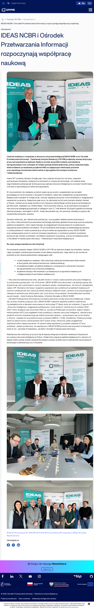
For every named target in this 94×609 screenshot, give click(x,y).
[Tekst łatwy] (81, 3)
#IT (27, 532)
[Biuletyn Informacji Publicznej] (77, 576)
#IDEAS (10, 532)
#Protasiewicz (65, 532)
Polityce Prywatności (71, 607)
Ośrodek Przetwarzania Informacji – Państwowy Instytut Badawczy (8, 10)
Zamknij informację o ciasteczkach (89, 604)
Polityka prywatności (9, 598)
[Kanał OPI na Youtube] (30, 576)
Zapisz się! (47, 569)
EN (90, 3)
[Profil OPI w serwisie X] (21, 576)
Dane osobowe (24, 598)
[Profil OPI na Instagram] (39, 576)
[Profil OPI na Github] (91, 576)
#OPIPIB (40, 532)
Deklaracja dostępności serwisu (44, 598)
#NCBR (32, 532)
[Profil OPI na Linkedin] (12, 576)
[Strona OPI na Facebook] (2, 576)
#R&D (75, 532)
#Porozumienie (52, 532)
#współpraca (13, 535)
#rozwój (82, 532)
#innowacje (20, 532)
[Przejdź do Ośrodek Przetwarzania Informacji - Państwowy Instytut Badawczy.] (2, 19)
